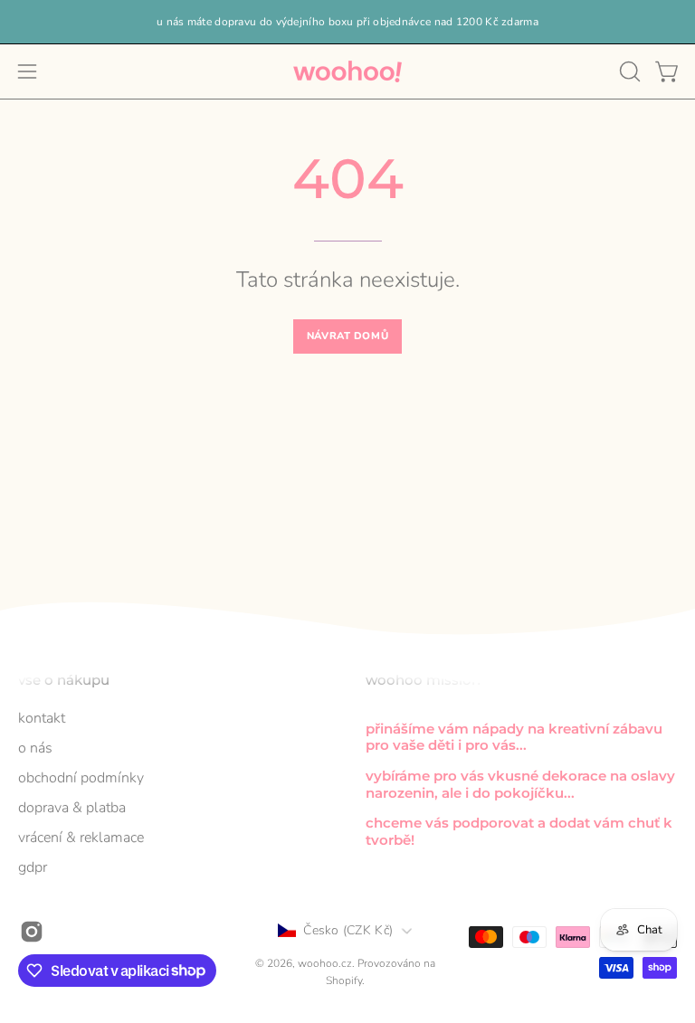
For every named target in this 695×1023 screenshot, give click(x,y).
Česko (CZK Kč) (348, 930)
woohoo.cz (325, 963)
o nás (35, 748)
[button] (628, 71)
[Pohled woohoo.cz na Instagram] (31, 930)
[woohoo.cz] (347, 71)
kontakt (41, 718)
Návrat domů (347, 336)
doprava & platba (72, 808)
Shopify (344, 980)
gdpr (32, 867)
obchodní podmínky (81, 778)
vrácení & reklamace (81, 838)
